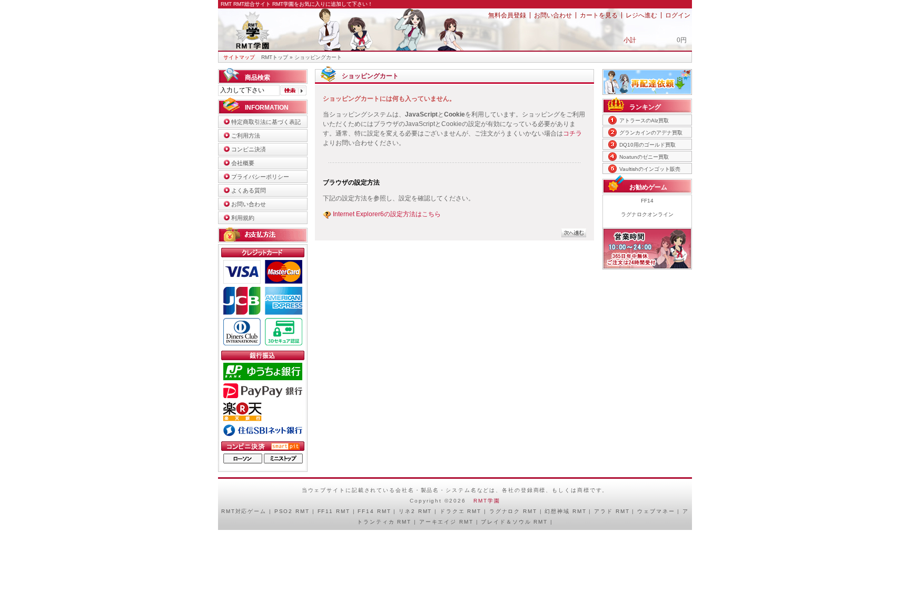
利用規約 (242, 218)
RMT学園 (486, 501)
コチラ (572, 133)
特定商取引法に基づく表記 (266, 122)
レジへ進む (641, 15)
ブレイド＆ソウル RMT (514, 522)
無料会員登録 (507, 15)
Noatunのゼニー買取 (644, 157)
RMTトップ (274, 57)
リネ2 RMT (415, 511)
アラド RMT (611, 511)
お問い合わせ (553, 15)
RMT (228, 511)
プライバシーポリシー (260, 176)
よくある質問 (248, 190)
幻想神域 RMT (565, 511)
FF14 (647, 201)
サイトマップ (239, 57)
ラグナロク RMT (513, 511)
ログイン (677, 15)
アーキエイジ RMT (446, 522)
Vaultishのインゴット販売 (649, 169)
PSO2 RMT (292, 511)
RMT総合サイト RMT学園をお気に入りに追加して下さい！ (303, 4)
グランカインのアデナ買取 (650, 133)
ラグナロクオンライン (647, 214)
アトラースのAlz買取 (644, 120)
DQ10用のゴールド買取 (647, 145)
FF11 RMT (334, 511)
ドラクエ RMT (460, 511)
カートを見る (599, 15)
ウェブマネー (656, 511)
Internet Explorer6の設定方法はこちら (387, 214)
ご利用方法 (245, 135)
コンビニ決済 (248, 149)
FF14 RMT (374, 511)
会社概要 (242, 163)
